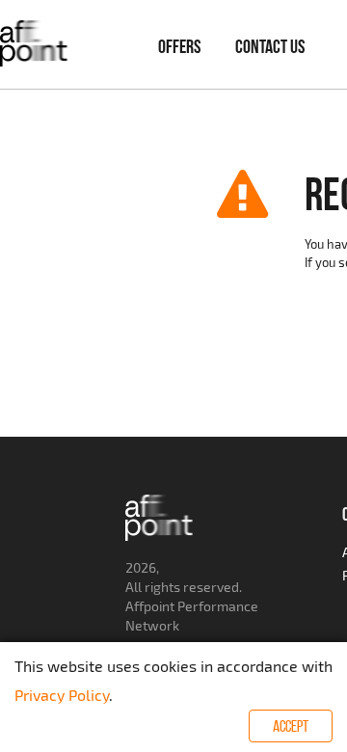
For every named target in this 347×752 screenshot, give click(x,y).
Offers (179, 46)
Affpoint (149, 606)
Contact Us (270, 46)
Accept (290, 726)
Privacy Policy (61, 694)
